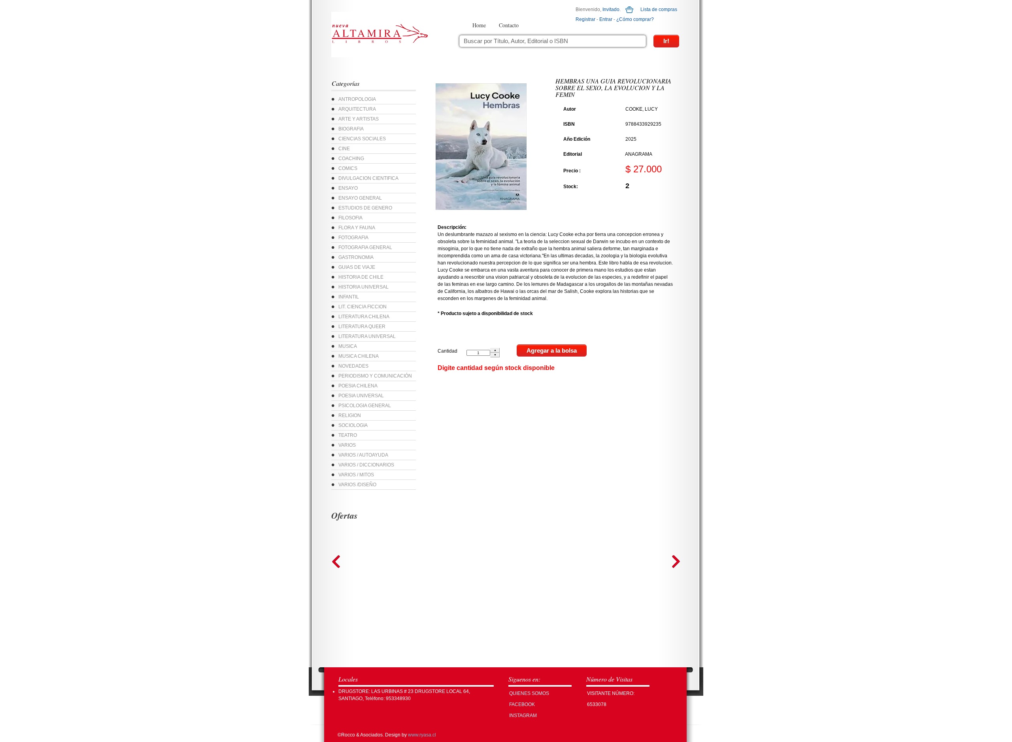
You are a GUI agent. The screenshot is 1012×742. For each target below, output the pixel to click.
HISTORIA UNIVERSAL (363, 287)
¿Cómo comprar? (635, 19)
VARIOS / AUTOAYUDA (363, 455)
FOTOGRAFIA (353, 237)
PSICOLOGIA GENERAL (364, 405)
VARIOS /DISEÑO (357, 484)
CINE (344, 148)
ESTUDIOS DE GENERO (365, 208)
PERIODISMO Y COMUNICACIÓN (375, 376)
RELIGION (349, 415)
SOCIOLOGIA (353, 425)
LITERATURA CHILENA (363, 316)
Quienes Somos (529, 693)
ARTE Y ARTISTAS (358, 119)
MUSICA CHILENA (358, 356)
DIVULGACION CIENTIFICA (368, 178)
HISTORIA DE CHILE (360, 277)
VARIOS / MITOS (356, 475)
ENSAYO (348, 188)
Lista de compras (658, 9)
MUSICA (347, 346)
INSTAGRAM (523, 715)
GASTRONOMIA (356, 257)
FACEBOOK (522, 704)
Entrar (605, 19)
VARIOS (347, 445)
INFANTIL (348, 297)
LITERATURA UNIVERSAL (367, 336)
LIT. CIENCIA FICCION (362, 307)
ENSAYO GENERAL (360, 198)
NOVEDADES (353, 366)
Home (479, 25)
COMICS (347, 168)
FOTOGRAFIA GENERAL (365, 247)
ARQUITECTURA (357, 109)
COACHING (351, 158)
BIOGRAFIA (351, 129)
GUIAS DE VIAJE (356, 267)
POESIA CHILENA (358, 386)
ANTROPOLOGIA (357, 99)
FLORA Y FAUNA (356, 227)
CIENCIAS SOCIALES (362, 139)
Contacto (509, 25)
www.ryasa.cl (422, 735)
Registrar (585, 19)
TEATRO (347, 435)
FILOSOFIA (350, 218)
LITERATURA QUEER (361, 326)
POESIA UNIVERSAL (361, 395)
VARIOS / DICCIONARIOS (366, 465)
